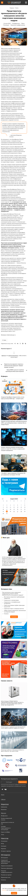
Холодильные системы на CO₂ (7, 823)
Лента (16, 8)
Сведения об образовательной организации (5, 861)
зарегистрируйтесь (13, 355)
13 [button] (17, 507)
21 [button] (21, 509)
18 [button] (10, 509)
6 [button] (17, 505)
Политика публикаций (7, 868)
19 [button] (14, 509)
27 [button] (17, 511)
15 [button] (24, 507)
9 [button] (3, 507)
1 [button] (24, 503)
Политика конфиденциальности (6, 871)
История (23, 404)
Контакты (3, 879)
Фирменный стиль (5, 877)
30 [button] (3, 513)
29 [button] (24, 511)
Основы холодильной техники (6, 819)
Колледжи (3, 846)
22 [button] (24, 509)
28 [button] (21, 511)
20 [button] (17, 509)
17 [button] (6, 509)
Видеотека (4, 809)
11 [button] (10, 507)
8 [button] (24, 505)
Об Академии (4, 857)
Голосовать (14, 616)
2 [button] (3, 505)
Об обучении (4, 815)
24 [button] (6, 511)
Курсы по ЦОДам (5, 832)
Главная (12, 8)
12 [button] (14, 507)
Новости (23, 380)
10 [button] (6, 507)
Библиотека (4, 807)
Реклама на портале (6, 874)
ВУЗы (2, 843)
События (3, 799)
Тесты (2, 834)
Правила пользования (7, 865)
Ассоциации (4, 841)
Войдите (4, 355)
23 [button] (3, 511)
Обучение (3, 813)
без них (4, 890)
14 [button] (21, 507)
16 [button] (3, 509)
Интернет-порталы (6, 851)
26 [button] (14, 511)
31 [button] (6, 513)
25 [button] (10, 511)
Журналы (3, 848)
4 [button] (10, 505)
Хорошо (14, 893)
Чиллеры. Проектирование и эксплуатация (6, 828)
